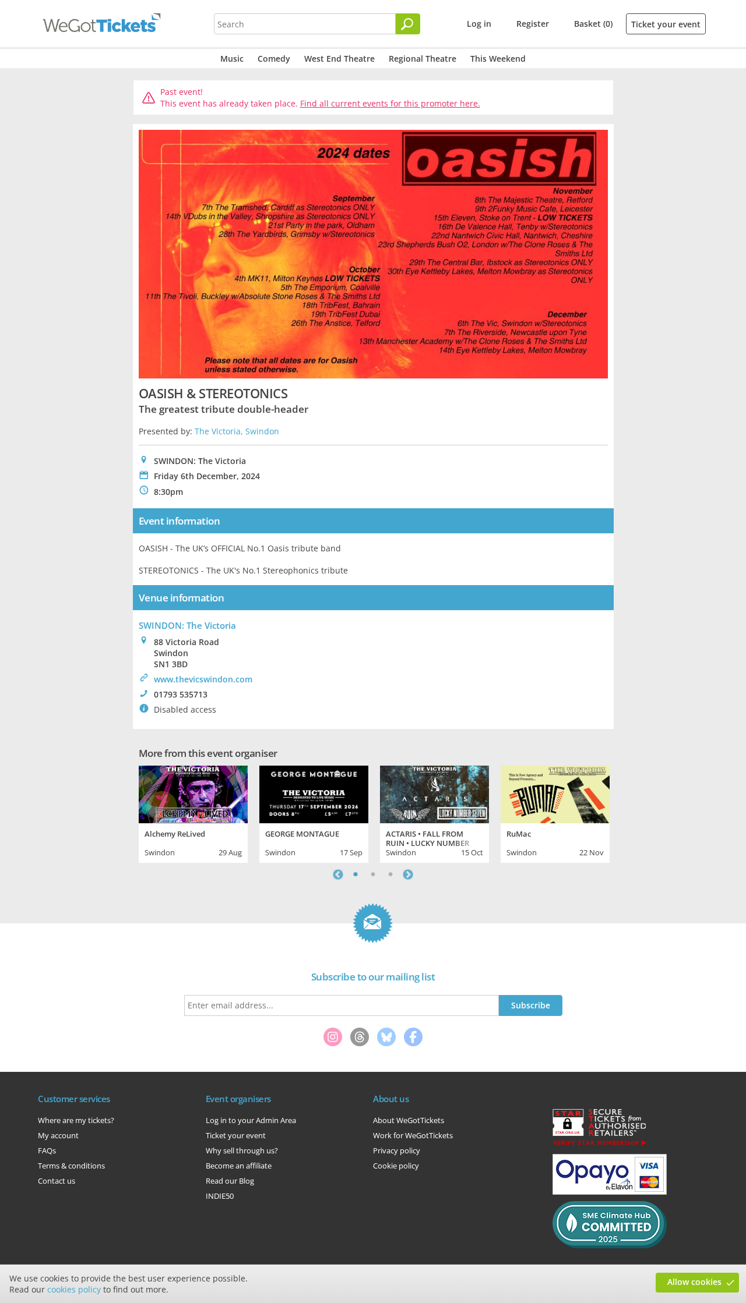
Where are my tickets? (76, 1120)
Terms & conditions (71, 1165)
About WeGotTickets (408, 1120)
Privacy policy (396, 1150)
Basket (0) (593, 23)
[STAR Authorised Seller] (599, 1144)
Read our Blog (230, 1180)
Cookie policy (396, 1165)
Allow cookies (694, 1281)
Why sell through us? (242, 1150)
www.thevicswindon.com (203, 679)
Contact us (56, 1180)
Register (532, 23)
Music (232, 58)
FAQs (47, 1150)
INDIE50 (220, 1196)
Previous (338, 874)
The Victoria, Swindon (237, 431)
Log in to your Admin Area (251, 1120)
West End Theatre (339, 58)
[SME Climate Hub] (610, 1245)
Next (408, 874)
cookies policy (74, 1289)
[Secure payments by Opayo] (610, 1192)
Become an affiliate (239, 1165)
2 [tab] (373, 874)
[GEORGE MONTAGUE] (314, 793)
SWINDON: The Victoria (187, 625)
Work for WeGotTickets (413, 1135)
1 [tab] (355, 874)
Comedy (274, 58)
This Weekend (498, 58)
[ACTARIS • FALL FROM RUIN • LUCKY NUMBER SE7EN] (434, 793)
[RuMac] (555, 793)
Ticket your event (666, 24)
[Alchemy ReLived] (193, 793)
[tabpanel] (193, 813)
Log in (479, 23)
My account (58, 1135)
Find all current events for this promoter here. (390, 103)
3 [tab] (390, 874)
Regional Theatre (422, 58)
